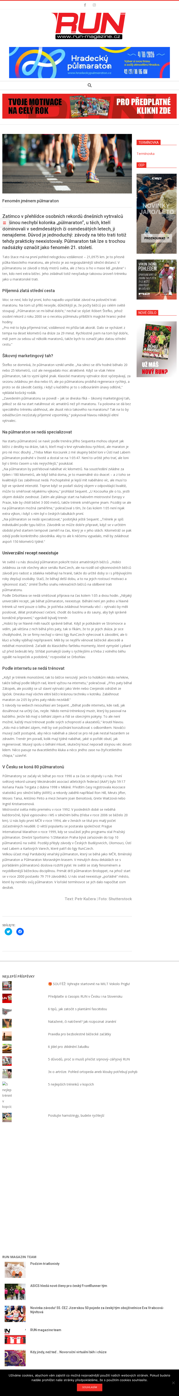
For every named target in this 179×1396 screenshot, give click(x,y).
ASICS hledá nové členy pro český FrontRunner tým (68, 1286)
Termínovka (146, 153)
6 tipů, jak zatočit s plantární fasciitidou (77, 1009)
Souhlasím (89, 1387)
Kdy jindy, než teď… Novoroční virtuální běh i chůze (68, 1352)
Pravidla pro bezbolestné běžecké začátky (79, 1034)
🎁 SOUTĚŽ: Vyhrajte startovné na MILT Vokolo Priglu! (89, 984)
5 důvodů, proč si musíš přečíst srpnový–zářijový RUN (89, 1059)
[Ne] (173, 1382)
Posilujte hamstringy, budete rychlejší (76, 1115)
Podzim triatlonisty (44, 1264)
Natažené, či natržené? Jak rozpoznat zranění (82, 1021)
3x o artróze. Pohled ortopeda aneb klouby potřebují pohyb (93, 1071)
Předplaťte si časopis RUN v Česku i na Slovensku (85, 996)
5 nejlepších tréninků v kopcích (71, 1084)
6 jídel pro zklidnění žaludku (68, 1046)
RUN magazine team (45, 1330)
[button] (89, 26)
